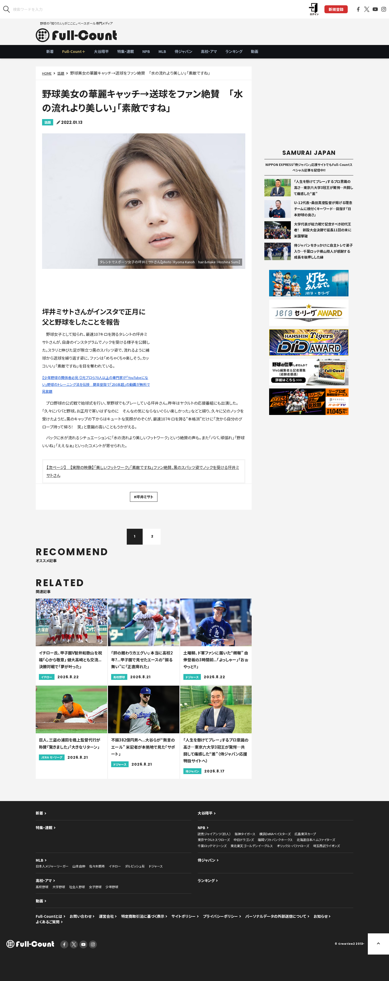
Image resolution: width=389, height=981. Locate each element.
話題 (60, 73)
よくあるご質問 (48, 921)
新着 (50, 51)
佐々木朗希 (97, 866)
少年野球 (112, 886)
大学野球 (58, 886)
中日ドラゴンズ (244, 839)
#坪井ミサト (143, 496)
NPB (146, 51)
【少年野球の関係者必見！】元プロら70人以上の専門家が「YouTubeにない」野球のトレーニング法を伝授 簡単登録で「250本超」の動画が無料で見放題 (96, 384)
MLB (162, 51)
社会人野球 (77, 886)
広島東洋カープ (305, 833)
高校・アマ (209, 51)
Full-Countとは (49, 916)
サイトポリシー (183, 916)
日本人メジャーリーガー (52, 866)
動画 (254, 51)
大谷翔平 (101, 51)
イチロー (115, 866)
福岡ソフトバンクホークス (275, 839)
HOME (47, 73)
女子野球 (95, 886)
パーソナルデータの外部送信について (275, 916)
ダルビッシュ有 (135, 866)
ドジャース (156, 866)
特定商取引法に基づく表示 (142, 916)
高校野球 (42, 886)
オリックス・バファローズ (293, 845)
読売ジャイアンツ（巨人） (214, 833)
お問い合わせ (81, 916)
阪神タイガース (245, 833)
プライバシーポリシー (220, 916)
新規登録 (336, 9)
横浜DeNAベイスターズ (275, 833)
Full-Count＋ (73, 51)
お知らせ (321, 916)
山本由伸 (79, 866)
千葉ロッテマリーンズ (212, 845)
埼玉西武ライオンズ (326, 845)
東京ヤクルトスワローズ (214, 839)
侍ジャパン (183, 51)
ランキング (233, 51)
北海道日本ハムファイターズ (316, 839)
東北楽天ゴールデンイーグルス (251, 845)
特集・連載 (125, 51)
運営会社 (106, 916)
